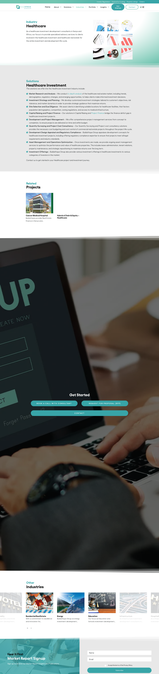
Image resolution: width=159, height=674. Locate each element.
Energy (60, 616)
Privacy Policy (128, 665)
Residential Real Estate (36, 616)
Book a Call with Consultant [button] (54, 403)
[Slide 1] (27, 628)
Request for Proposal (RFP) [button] (105, 403)
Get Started (118, 7)
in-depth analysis (75, 94)
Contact (132, 7)
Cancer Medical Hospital (37, 215)
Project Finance (97, 113)
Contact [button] (79, 413)
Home (47, 7)
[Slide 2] (31, 628)
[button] (39, 203)
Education (92, 616)
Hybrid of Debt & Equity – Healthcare (68, 216)
